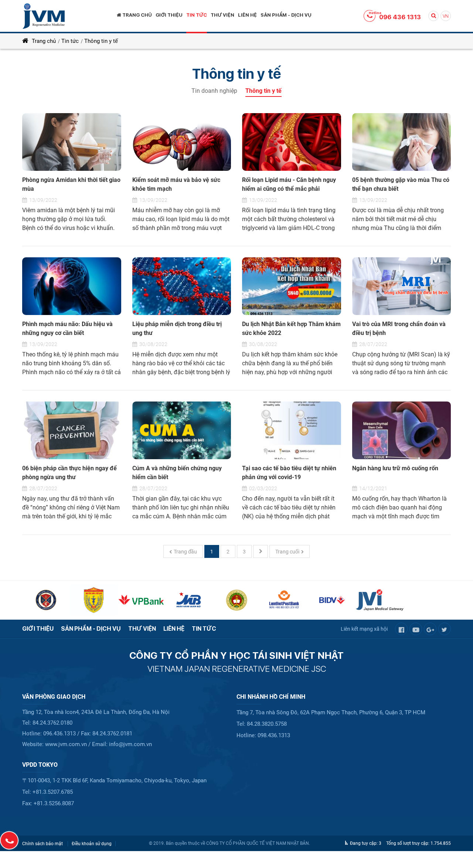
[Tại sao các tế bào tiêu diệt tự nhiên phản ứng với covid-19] (291, 430)
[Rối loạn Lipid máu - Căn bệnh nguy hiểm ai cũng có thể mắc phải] (291, 142)
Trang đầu (185, 552)
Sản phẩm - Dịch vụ (91, 628)
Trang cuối (287, 552)
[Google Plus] (430, 629)
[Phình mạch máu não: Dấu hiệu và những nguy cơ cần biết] (71, 286)
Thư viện (142, 628)
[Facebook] (401, 629)
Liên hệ (173, 628)
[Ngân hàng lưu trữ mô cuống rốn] (401, 430)
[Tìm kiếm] (433, 16)
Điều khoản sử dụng (92, 843)
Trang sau (260, 551)
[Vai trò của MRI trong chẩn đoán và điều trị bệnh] (401, 286)
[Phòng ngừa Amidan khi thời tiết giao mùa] (71, 142)
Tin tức (70, 41)
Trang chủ (43, 41)
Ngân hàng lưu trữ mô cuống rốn (395, 468)
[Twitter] (444, 629)
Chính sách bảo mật (43, 843)
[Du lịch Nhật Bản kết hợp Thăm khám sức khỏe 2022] (291, 286)
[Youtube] (415, 629)
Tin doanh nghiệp (215, 90)
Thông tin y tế (101, 41)
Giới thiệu (38, 628)
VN (446, 16)
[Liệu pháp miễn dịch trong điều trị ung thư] (181, 286)
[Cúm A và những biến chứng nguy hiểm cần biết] (181, 430)
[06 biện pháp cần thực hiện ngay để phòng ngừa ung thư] (71, 430)
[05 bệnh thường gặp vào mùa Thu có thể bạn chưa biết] (401, 142)
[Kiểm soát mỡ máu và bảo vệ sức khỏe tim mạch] (181, 142)
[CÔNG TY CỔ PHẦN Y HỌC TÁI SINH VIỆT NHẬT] (43, 15)
